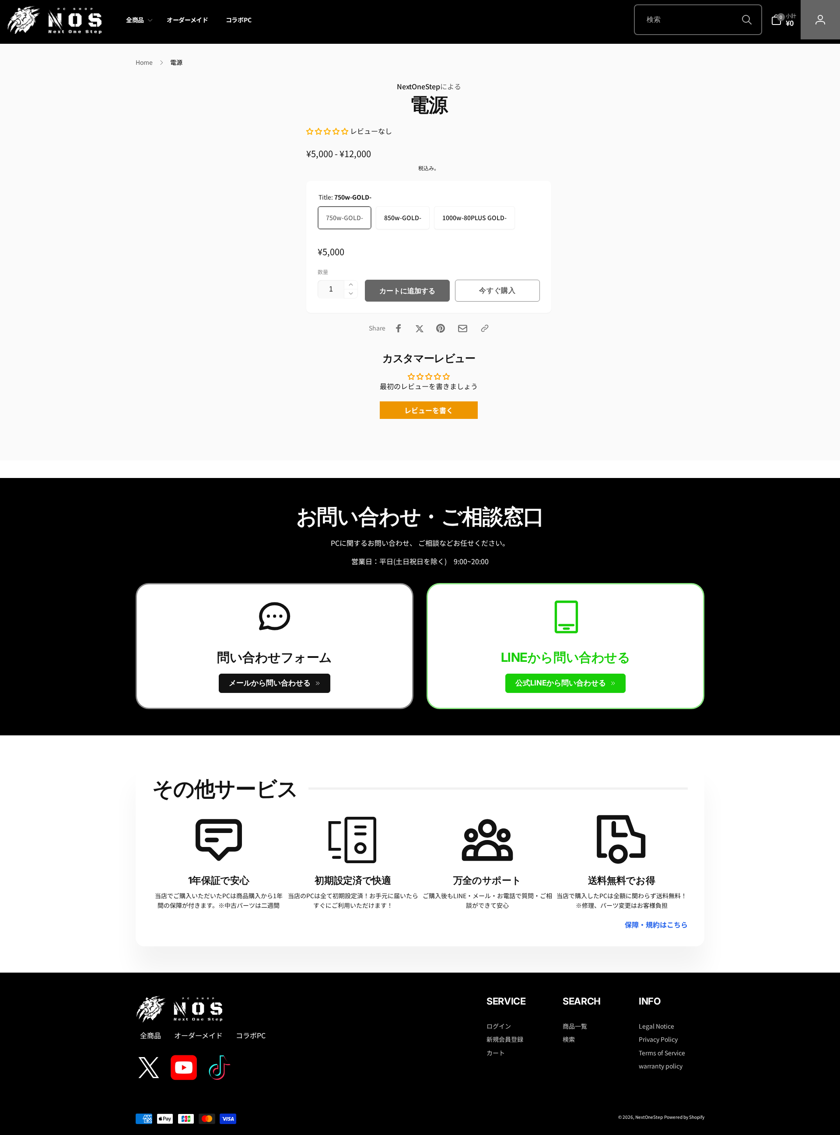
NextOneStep (429, 86)
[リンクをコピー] (484, 328)
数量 (323, 271)
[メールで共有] (462, 328)
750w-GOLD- (344, 217)
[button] (137, 20)
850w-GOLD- (402, 217)
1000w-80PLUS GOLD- (474, 217)
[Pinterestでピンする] (440, 328)
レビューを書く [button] (428, 410)
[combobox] (698, 19)
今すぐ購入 (497, 290)
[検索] (747, 19)
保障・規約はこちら (656, 924)
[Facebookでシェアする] (398, 328)
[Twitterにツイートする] (419, 328)
